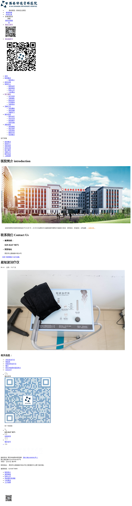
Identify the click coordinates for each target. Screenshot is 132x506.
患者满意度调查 (10, 478)
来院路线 (12, 126)
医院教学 (12, 120)
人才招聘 (8, 482)
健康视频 (9, 12)
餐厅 (7, 366)
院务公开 (12, 90)
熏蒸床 (8, 362)
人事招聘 (8, 156)
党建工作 (8, 106)
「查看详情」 (91, 228)
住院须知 (12, 130)
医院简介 (12, 80)
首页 (6, 76)
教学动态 (12, 116)
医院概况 (8, 78)
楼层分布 (12, 132)
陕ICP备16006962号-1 (30, 457)
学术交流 (12, 118)
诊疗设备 (16, 257)
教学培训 (8, 114)
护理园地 (12, 102)
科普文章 (9, 14)
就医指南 (8, 124)
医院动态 (12, 86)
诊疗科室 (12, 96)
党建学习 (12, 112)
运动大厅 (9, 370)
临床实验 (12, 122)
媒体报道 (12, 88)
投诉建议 (12, 134)
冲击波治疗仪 (10, 360)
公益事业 (12, 92)
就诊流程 (12, 128)
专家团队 (12, 98)
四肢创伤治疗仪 (11, 364)
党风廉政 (12, 108)
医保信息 (12, 100)
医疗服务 (8, 94)
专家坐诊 (12, 104)
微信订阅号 (9, 24)
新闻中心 (8, 84)
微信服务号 (9, 39)
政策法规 (8, 82)
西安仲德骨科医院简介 (13, 368)
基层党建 (12, 110)
